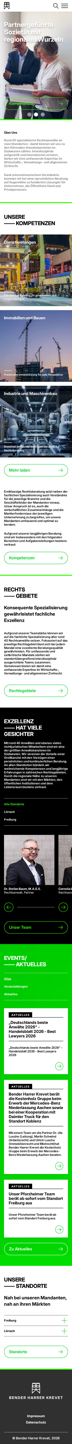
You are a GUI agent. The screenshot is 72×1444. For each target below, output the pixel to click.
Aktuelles (11, 994)
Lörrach (9, 812)
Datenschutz (36, 1422)
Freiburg (10, 819)
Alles (7, 979)
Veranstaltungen (16, 986)
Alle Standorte (14, 804)
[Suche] (56, 5)
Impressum (36, 1416)
